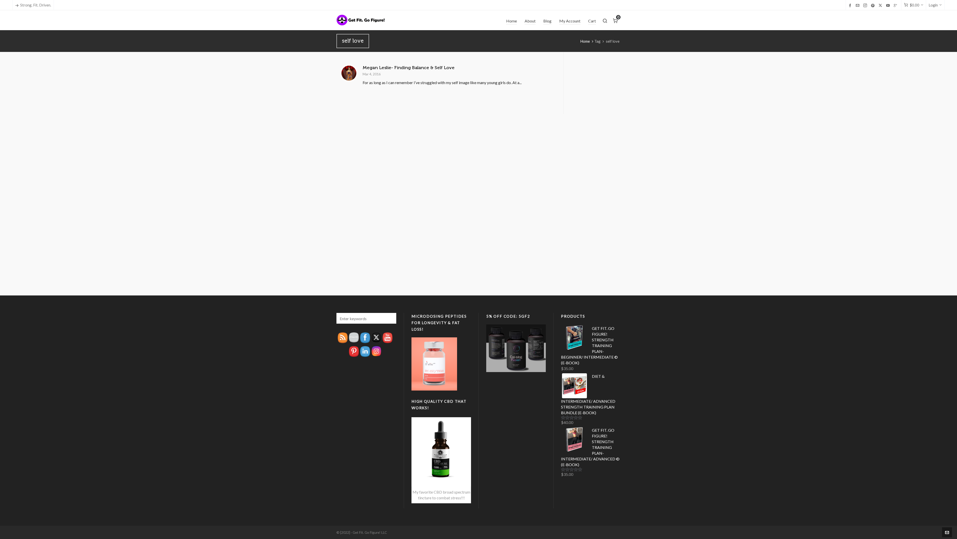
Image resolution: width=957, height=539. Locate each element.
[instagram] (866, 5)
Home (585, 41)
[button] (390, 318)
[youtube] (888, 5)
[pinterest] (873, 5)
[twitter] (881, 5)
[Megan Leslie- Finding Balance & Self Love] (349, 73)
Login (933, 5)
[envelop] (858, 5)
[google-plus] (896, 5)
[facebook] (850, 5)
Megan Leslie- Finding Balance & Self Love (409, 67)
